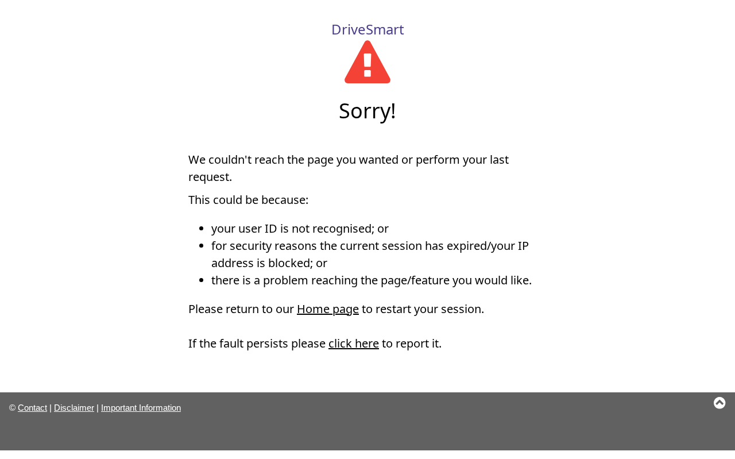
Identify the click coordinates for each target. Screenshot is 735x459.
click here (353, 343)
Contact (32, 407)
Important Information (141, 407)
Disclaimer (74, 407)
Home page (328, 309)
